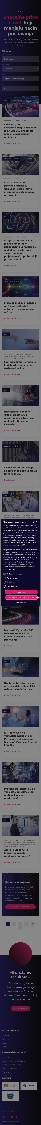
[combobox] (34, 521)
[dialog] (20, 562)
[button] (20, 602)
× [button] (36, 521)
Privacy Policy (12, 569)
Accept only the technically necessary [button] (23, 597)
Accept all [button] (21, 592)
